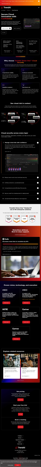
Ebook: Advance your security (7, 51)
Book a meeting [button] (17, 28)
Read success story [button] (6, 254)
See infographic (25, 376)
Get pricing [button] (20, 399)
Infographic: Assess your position (33, 51)
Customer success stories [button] (20, 234)
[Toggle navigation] (39, 7)
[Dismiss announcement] (38, 1)
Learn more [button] (7, 151)
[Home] (21, 448)
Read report (6, 376)
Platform (8, 10)
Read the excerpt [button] (5, 3)
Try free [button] (3, 32)
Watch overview (5, 28)
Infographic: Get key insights (20, 51)
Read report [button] (6, 302)
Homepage (3, 10)
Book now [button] (20, 426)
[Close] (39, 461)
